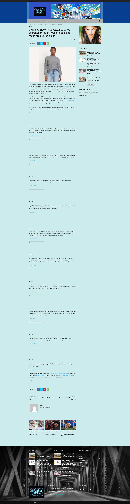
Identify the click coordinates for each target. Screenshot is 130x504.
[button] (99, 21)
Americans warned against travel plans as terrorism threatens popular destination (93, 52)
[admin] (30, 39)
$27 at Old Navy (32, 265)
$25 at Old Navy (32, 135)
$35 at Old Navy (32, 212)
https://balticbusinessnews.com (45, 407)
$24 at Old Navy (32, 238)
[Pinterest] (44, 43)
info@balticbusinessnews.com (59, 494)
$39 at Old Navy (32, 185)
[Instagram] (84, 489)
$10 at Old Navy (32, 318)
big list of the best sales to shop (51, 109)
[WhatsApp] (48, 43)
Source (30, 380)
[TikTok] (87, 489)
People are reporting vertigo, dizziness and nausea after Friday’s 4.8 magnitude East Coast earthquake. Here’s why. (90, 94)
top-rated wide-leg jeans (69, 100)
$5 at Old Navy (32, 160)
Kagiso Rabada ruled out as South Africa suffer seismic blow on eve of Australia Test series (36, 433)
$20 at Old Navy (32, 292)
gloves (40, 103)
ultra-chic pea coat (52, 102)
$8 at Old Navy (32, 343)
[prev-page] (30, 439)
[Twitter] (41, 43)
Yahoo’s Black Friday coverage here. (59, 373)
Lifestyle (33, 24)
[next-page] (32, 439)
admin (33, 39)
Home (30, 24)
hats (36, 103)
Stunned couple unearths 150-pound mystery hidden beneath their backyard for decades (93, 79)
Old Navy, (66, 86)
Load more (90, 84)
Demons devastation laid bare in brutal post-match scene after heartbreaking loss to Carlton (51, 433)
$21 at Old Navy (32, 370)
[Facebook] (38, 43)
